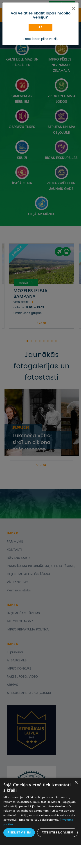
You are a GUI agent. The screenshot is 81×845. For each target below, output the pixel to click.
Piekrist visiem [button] (19, 832)
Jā (40, 27)
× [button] (76, 782)
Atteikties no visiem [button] (57, 832)
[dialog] (40, 811)
